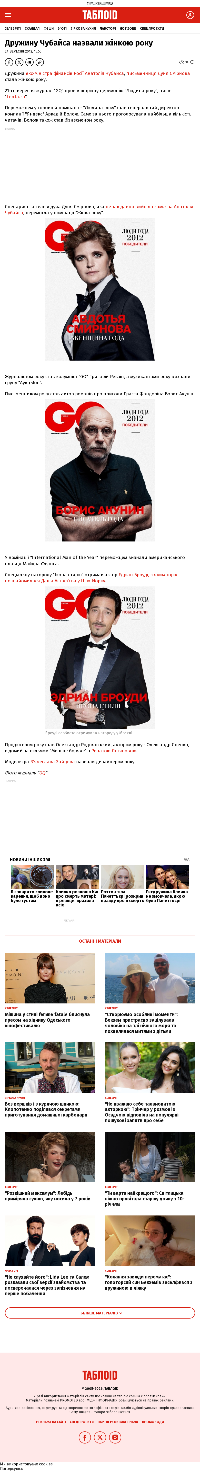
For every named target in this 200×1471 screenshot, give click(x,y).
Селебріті (12, 29)
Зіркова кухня (83, 29)
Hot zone (128, 29)
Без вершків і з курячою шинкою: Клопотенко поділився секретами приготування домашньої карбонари (46, 1109)
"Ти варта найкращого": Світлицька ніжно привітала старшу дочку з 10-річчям (145, 1198)
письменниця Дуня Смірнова (158, 73)
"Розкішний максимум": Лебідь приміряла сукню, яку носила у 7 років (47, 1196)
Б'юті (62, 29)
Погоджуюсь (11, 1468)
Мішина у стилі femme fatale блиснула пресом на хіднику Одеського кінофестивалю (47, 1020)
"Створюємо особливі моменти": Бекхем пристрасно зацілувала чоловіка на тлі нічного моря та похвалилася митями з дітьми (141, 1023)
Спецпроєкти (152, 29)
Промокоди (153, 1422)
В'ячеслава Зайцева (52, 761)
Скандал (32, 29)
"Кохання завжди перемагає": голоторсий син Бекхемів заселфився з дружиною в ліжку (148, 1282)
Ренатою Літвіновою (113, 750)
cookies (46, 1464)
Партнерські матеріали (118, 1422)
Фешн (48, 29)
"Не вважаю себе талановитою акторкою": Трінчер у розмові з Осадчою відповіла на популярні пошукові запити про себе (142, 1112)
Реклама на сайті (51, 1422)
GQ (42, 773)
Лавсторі (108, 29)
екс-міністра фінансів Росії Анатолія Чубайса (75, 73)
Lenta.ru (16, 96)
